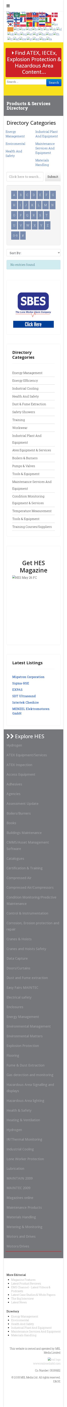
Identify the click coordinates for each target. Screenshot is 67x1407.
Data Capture (17, 958)
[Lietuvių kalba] (41, 29)
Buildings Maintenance (24, 832)
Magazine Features (23, 1280)
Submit (52, 177)
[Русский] (42, 24)
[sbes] (33, 307)
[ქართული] (42, 39)
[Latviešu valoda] (35, 29)
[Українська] (10, 34)
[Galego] (36, 34)
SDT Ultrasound (24, 696)
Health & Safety (19, 1110)
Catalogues (15, 858)
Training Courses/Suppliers (32, 527)
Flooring (13, 1055)
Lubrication (15, 1168)
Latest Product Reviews (26, 1283)
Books (11, 823)
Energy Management (27, 373)
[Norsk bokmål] (17, 24)
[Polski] (23, 24)
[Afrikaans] (16, 39)
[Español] (48, 24)
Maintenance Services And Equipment (45, 148)
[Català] (10, 29)
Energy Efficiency (25, 380)
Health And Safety (22, 1324)
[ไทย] (56, 34)
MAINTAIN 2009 (20, 1178)
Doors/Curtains (18, 968)
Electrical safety (19, 997)
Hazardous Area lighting (25, 1100)
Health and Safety (25, 396)
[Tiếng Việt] (17, 34)
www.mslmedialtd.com (46, 1363)
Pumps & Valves (23, 466)
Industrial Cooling (25, 388)
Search (54, 82)
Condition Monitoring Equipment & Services (28, 499)
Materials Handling (21, 1217)
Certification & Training (25, 868)
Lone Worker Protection (25, 1159)
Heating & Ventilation (23, 1120)
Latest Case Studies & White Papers (33, 1295)
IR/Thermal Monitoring (24, 1139)
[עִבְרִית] (22, 29)
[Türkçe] (10, 39)
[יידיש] (30, 39)
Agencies (13, 793)
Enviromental (15, 144)
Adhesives (14, 784)
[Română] (36, 24)
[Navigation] (8, 5)
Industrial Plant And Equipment (31, 1327)
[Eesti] (30, 34)
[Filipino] (16, 29)
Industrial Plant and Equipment (27, 439)
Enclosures (15, 1007)
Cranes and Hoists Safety (26, 948)
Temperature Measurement (32, 511)
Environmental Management (29, 1026)
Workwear (20, 428)
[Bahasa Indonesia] (29, 29)
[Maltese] (49, 34)
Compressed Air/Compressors (30, 887)
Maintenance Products (24, 1207)
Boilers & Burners (25, 458)
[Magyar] (42, 34)
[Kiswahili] (23, 39)
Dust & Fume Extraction (29, 404)
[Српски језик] (47, 29)
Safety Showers (23, 412)
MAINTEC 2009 (18, 1188)
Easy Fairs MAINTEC (22, 987)
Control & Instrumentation (27, 913)
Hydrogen (14, 745)
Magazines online (20, 1197)
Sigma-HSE (20, 683)
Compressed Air (19, 878)
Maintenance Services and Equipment (32, 485)
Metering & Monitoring (24, 1227)
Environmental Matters (25, 1036)
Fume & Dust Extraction (25, 1065)
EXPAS (17, 690)
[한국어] (10, 24)
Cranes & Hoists (19, 939)
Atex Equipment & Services (31, 450)
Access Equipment (21, 774)
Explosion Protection (23, 1045)
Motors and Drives (21, 1236)
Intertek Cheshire (25, 702)
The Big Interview (22, 1298)
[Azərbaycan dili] (36, 39)
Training (18, 420)
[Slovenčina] (53, 29)
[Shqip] (23, 34)
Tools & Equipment (25, 474)
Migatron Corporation (28, 677)
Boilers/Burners (19, 813)
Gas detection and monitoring (30, 1075)
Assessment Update (23, 803)
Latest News (19, 1302)
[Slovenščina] (59, 29)
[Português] (29, 24)
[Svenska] (55, 24)
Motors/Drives (18, 1246)
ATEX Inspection (19, 764)
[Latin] (49, 39)
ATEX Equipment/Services (27, 755)
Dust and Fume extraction (27, 977)
